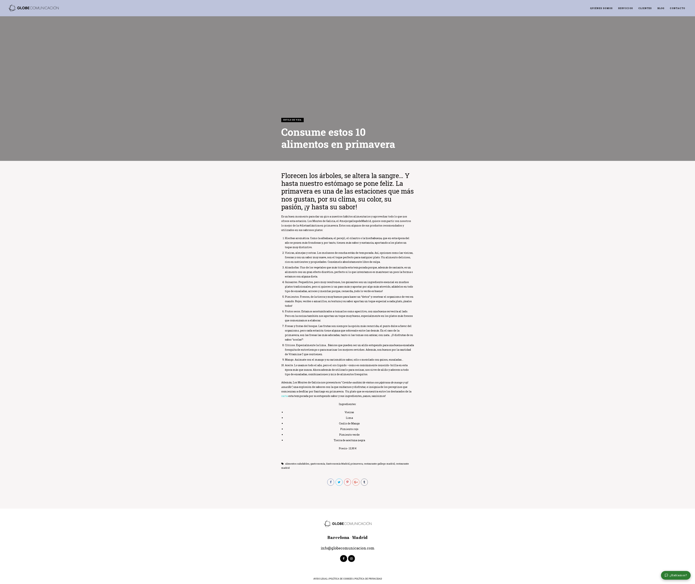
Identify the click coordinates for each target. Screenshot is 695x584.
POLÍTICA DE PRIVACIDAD (368, 578)
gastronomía (317, 463)
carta (284, 396)
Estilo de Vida (292, 120)
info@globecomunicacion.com (347, 548)
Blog (661, 8)
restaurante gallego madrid (379, 463)
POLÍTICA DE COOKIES (341, 578)
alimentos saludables (297, 463)
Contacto (677, 8)
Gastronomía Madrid (337, 463)
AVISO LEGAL (320, 578)
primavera (357, 463)
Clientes (645, 8)
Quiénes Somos (601, 8)
